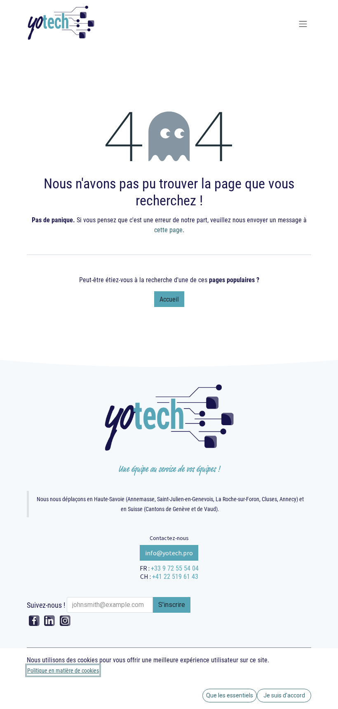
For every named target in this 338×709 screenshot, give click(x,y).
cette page (168, 229)
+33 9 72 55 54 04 (175, 568)
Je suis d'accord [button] (284, 695)
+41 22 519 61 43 (175, 576)
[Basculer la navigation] (303, 24)
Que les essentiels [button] (229, 695)
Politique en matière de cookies (63, 670)
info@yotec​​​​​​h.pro (169, 553)
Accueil (169, 299)
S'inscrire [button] (171, 605)
